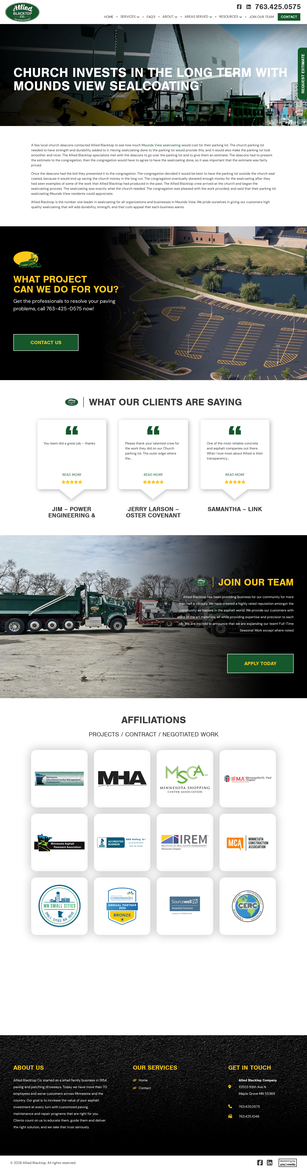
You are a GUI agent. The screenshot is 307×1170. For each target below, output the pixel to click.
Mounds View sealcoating (161, 145)
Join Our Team (261, 17)
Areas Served (196, 16)
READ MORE (71, 474)
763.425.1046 (249, 1116)
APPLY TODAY (260, 663)
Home (108, 17)
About (168, 16)
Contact (289, 17)
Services (128, 16)
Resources (228, 16)
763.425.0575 (278, 6)
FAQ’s (151, 17)
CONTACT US (45, 342)
